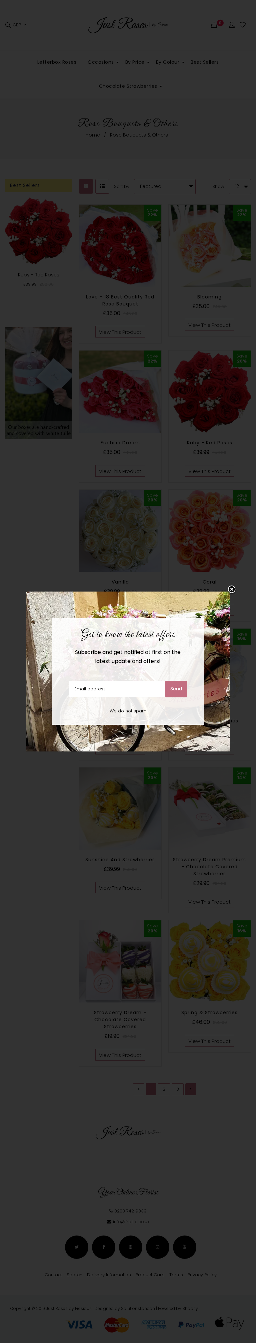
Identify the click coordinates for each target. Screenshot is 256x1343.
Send (176, 688)
